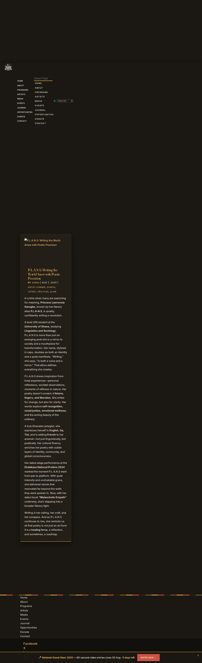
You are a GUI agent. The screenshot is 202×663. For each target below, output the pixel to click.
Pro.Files (43, 291)
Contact (22, 121)
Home (20, 81)
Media (20, 99)
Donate (21, 116)
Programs (22, 90)
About (20, 85)
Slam (53, 291)
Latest (32, 291)
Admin (35, 282)
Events (21, 103)
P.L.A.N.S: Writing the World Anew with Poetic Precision (44, 274)
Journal (21, 108)
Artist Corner (36, 287)
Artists (21, 94)
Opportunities (25, 112)
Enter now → (148, 657)
